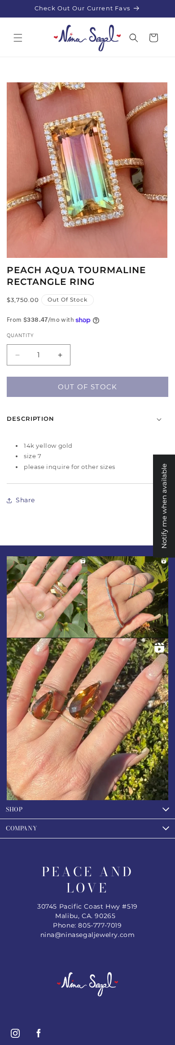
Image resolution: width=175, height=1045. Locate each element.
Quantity (20, 335)
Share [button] (25, 500)
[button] (18, 38)
